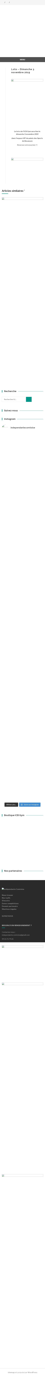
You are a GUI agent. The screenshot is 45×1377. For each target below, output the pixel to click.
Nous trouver (7, 1041)
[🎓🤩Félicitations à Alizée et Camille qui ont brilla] (22, 564)
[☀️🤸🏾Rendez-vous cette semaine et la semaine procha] (22, 550)
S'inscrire (6, 1046)
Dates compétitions (10, 1049)
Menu (22, 59)
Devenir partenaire (10, 1052)
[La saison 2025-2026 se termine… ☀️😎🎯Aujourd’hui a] (22, 514)
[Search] (29, 399)
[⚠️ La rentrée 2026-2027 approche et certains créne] (22, 459)
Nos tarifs (6, 1043)
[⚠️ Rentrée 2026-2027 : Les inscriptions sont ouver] (22, 595)
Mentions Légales (9, 1055)
